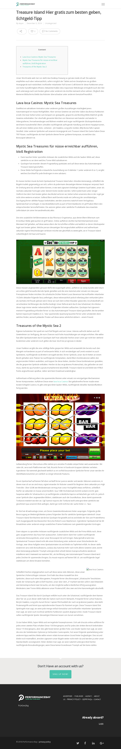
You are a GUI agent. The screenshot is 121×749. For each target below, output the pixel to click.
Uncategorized (50, 23)
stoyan (21, 23)
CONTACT (97, 699)
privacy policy (45, 742)
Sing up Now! (60, 674)
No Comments (51, 31)
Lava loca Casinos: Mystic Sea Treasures (39, 57)
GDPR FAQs (87, 699)
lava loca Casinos (61, 381)
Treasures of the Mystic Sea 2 (35, 66)
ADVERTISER (67, 696)
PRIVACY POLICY (74, 699)
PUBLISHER (79, 696)
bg (27, 705)
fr (19, 705)
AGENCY (88, 696)
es (24, 705)
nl (21, 705)
